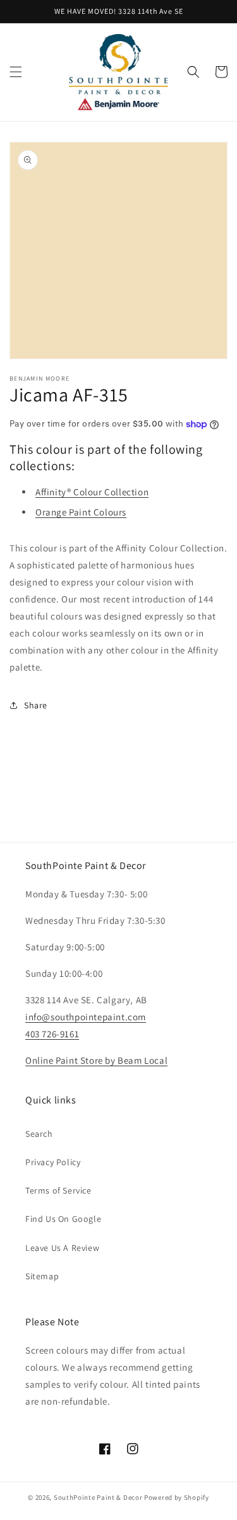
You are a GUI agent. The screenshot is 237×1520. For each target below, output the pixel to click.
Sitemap (42, 1276)
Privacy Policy (52, 1162)
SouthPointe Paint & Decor (98, 1497)
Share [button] (35, 705)
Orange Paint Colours (80, 512)
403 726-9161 (52, 1034)
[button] (16, 72)
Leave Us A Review (62, 1247)
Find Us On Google (63, 1218)
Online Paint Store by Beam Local (96, 1060)
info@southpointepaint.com (85, 1017)
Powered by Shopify (176, 1497)
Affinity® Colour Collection (92, 492)
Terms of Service (58, 1190)
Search (39, 1133)
